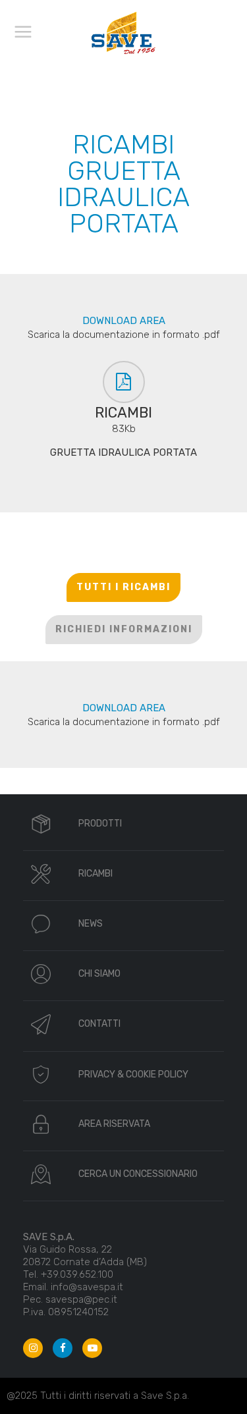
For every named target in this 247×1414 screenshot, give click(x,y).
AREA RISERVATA (114, 1123)
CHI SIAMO (99, 973)
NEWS (90, 923)
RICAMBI (95, 873)
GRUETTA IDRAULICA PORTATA (123, 452)
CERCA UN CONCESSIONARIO (138, 1174)
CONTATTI (99, 1023)
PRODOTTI (100, 823)
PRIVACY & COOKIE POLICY (133, 1074)
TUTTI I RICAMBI (123, 587)
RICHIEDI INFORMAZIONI (123, 629)
